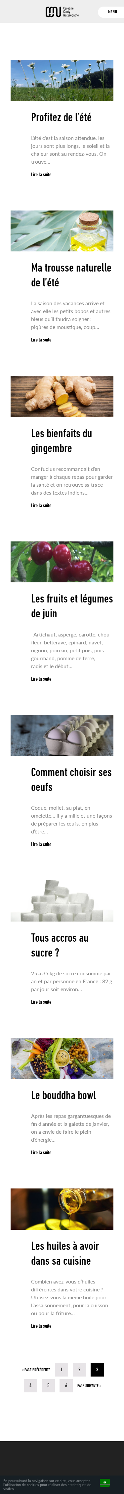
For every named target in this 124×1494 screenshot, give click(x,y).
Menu (112, 12)
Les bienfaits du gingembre (61, 441)
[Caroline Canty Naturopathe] (62, 15)
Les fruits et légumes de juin (72, 607)
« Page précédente (35, 1370)
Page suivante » (89, 1386)
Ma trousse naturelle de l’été (71, 276)
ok (104, 1482)
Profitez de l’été (61, 118)
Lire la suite (41, 175)
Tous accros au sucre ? (60, 946)
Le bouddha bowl (63, 1096)
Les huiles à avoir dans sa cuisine (65, 1254)
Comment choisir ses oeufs (71, 780)
